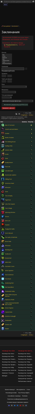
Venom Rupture (9, 308)
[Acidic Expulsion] (2, 270)
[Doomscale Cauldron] (2, 174)
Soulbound (8, 254)
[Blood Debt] (2, 241)
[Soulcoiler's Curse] (2, 266)
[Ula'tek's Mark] (2, 150)
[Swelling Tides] (2, 145)
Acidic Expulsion (9, 270)
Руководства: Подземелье (25, 359)
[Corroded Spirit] (2, 170)
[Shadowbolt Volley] (2, 291)
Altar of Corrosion (9, 125)
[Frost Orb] (2, 166)
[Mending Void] (2, 249)
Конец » (31, 115)
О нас (28, 389)
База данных (6, 26)
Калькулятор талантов (9, 370)
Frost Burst (8, 279)
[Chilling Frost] (2, 179)
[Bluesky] (14, 405)
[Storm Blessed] (2, 233)
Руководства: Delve (8, 356)
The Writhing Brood (10, 141)
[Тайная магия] (6, 60)
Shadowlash (8, 320)
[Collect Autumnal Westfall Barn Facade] (2, 303)
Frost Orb (7, 166)
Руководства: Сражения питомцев (25, 370)
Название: (5, 66)
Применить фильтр (8, 108)
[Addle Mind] (2, 262)
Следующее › (24, 115)
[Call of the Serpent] (2, 204)
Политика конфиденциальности (17, 399)
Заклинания (15, 26)
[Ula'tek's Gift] (2, 324)
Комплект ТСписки (8, 373)
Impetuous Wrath (9, 299)
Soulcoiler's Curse (9, 266)
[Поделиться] (33, 1)
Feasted (7, 225)
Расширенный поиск (8, 71)
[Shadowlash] (2, 320)
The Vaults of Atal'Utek (11, 237)
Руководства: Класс (8, 353)
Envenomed (8, 258)
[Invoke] (2, 154)
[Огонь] (6, 56)
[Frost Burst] (2, 278)
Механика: (5, 90)
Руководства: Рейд (8, 367)
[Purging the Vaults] (2, 228)
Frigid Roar (8, 200)
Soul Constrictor (9, 274)
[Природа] (6, 57)
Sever (6, 158)
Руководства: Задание (25, 364)
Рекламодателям (11, 392)
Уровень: (4, 73)
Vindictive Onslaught (10, 316)
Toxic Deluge (8, 208)
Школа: (4, 52)
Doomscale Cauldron (10, 175)
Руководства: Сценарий (25, 373)
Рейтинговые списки (24, 381)
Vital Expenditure (9, 287)
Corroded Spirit (9, 171)
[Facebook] (17, 405)
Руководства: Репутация (25, 367)
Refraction (7, 187)
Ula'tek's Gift (8, 324)
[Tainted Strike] (2, 312)
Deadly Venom (9, 162)
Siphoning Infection (10, 212)
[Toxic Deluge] (2, 208)
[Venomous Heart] (2, 183)
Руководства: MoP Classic (25, 351)
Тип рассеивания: (7, 95)
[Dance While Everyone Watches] (2, 295)
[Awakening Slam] (2, 282)
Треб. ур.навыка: (7, 79)
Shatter (7, 328)
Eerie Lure (7, 220)
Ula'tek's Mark (8, 150)
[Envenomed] (2, 258)
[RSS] (23, 405)
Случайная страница (14, 396)
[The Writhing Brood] (2, 141)
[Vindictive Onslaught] (2, 316)
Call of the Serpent (10, 204)
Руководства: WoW (8, 351)
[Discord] (9, 405)
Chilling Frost (8, 179)
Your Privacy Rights (23, 392)
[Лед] (6, 54)
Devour (7, 216)
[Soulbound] (2, 253)
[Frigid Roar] (2, 199)
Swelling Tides (8, 146)
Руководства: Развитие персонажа (9, 359)
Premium (24, 396)
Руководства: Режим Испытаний (25, 376)
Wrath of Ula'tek (9, 137)
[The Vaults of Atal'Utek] (2, 237)
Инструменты (21, 389)
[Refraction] (2, 187)
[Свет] (6, 59)
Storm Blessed (9, 233)
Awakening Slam (9, 283)
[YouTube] (20, 405)
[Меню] (1, 1)
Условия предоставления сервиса (17, 402)
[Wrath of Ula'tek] (2, 137)
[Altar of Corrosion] (2, 125)
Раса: (3, 84)
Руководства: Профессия (9, 364)
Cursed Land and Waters (11, 129)
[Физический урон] (6, 63)
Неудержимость (12, 45)
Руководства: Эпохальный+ (9, 362)
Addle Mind (8, 262)
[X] (12, 405)
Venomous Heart (9, 183)
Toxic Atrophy (8, 195)
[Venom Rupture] (2, 307)
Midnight (4, 376)
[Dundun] (2, 133)
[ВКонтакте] (26, 405)
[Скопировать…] (16, 114)
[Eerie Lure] (2, 220)
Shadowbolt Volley (10, 291)
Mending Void (8, 250)
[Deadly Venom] (2, 162)
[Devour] (2, 216)
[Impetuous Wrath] (2, 299)
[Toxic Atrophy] (2, 195)
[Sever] (2, 158)
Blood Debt (8, 241)
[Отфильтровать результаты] (19, 114)
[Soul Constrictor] (2, 274)
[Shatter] (2, 328)
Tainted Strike (8, 312)
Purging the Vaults (10, 229)
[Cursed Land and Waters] (2, 129)
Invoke (7, 154)
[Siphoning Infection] (2, 212)
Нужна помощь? (10, 389)
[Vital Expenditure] (2, 287)
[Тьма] (6, 62)
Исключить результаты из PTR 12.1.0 (16, 105)
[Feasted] (2, 224)
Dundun (7, 133)
